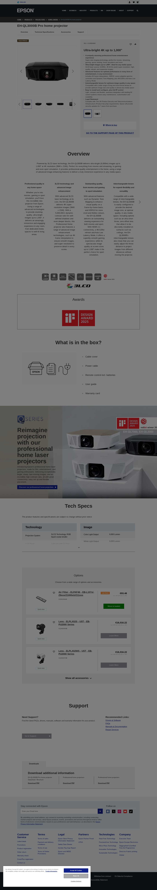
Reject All (76, 876)
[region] (47, 876)
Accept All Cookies (76, 870)
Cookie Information (51, 871)
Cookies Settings (76, 881)
